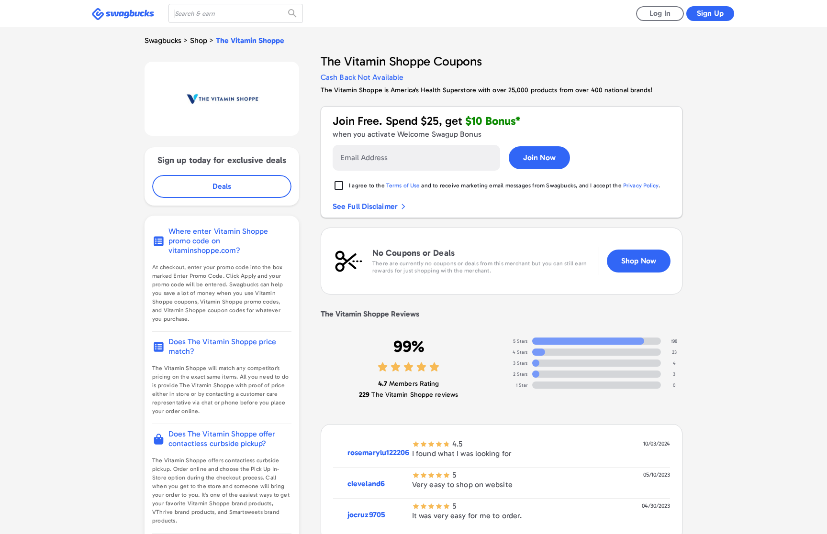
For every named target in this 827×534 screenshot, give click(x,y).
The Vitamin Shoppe (250, 40)
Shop (198, 40)
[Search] (293, 13)
